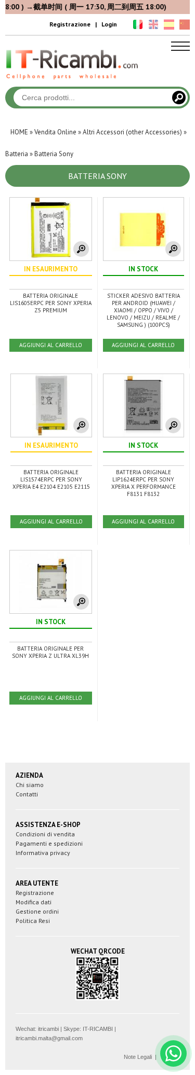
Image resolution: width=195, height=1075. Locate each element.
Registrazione (69, 24)
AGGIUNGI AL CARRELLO (50, 345)
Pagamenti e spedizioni (49, 843)
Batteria (16, 153)
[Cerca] (179, 97)
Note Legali (138, 1057)
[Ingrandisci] (81, 249)
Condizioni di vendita (45, 834)
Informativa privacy (43, 853)
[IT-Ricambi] (72, 82)
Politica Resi (33, 921)
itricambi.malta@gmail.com (49, 1038)
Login (109, 24)
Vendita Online (55, 132)
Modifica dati (33, 902)
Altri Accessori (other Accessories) (132, 132)
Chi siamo (30, 785)
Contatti (27, 794)
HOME (19, 132)
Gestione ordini (37, 911)
